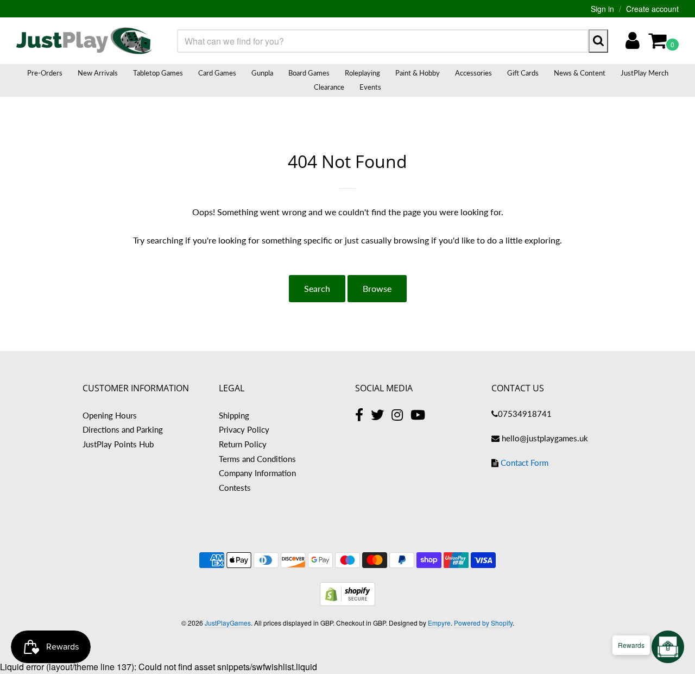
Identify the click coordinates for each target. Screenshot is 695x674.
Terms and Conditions (257, 459)
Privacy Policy (244, 429)
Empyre (439, 622)
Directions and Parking (123, 429)
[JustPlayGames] (84, 40)
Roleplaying (362, 72)
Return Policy (243, 444)
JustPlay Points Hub (118, 444)
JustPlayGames (228, 622)
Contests (235, 487)
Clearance (329, 87)
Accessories (473, 72)
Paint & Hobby (417, 72)
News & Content (579, 72)
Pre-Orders (44, 72)
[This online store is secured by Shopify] (347, 602)
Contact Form (524, 462)
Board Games (309, 72)
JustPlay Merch (644, 72)
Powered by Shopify (483, 622)
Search (317, 288)
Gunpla (262, 72)
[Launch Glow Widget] (668, 647)
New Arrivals (98, 72)
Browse (377, 288)
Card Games (217, 72)
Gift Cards (523, 72)
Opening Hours (110, 415)
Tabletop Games (158, 72)
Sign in (602, 8)
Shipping (234, 415)
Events (370, 87)
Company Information (257, 473)
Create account (652, 8)
